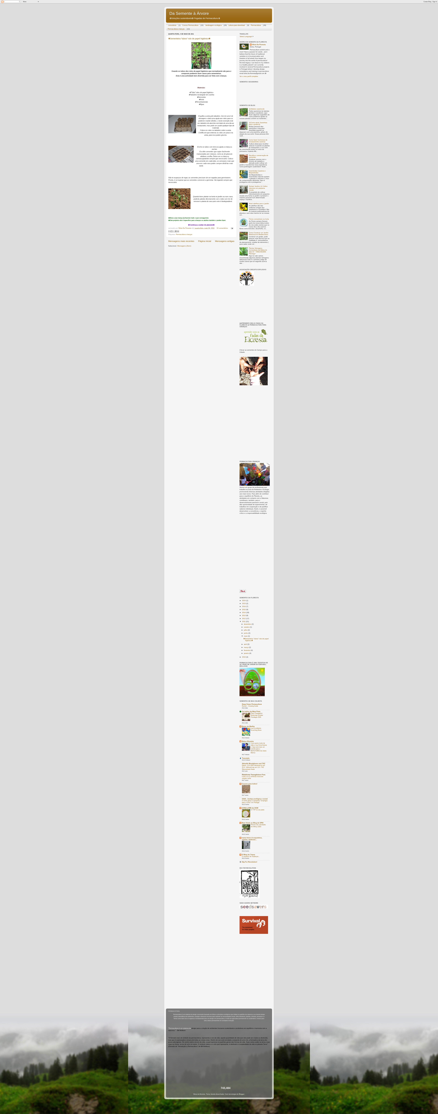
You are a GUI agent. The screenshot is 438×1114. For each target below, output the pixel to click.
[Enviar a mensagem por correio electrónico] (231, 228)
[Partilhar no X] (174, 231)
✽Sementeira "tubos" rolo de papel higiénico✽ (189, 38)
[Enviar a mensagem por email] (169, 231)
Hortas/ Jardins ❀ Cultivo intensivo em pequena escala (258, 188)
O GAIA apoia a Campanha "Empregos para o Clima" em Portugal (255, 801)
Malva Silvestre (248, 741)
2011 (244, 621)
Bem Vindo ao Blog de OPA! (253, 823)
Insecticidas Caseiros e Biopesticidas (257, 172)
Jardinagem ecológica (213, 25)
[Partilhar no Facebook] (176, 231)
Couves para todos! (249, 784)
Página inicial (204, 241)
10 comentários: (223, 228)
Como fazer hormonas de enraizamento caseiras (258, 141)
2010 (244, 657)
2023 (244, 603)
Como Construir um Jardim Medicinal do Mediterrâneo (258, 233)
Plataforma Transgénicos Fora (253, 775)
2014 (244, 612)
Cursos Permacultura (190, 25)
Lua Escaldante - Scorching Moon (256, 729)
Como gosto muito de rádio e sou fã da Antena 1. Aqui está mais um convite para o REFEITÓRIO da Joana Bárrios (259, 747)
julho (246, 630)
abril (245, 644)
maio (246, 636)
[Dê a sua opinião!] (171, 231)
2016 (244, 606)
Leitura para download (236, 25)
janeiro (246, 653)
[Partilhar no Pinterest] (178, 231)
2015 (244, 609)
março (246, 647)
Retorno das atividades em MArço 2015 (258, 825)
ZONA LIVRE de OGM (250, 808)
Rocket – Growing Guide (250, 706)
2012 (244, 618)
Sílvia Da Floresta (259, 44)
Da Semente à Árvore (189, 13)
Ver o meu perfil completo (249, 76)
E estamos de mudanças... (251, 856)
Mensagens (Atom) (184, 246)
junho (246, 633)
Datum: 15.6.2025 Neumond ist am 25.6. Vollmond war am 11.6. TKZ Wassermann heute (253, 767)
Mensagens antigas (224, 241)
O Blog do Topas (248, 854)
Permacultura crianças (176, 29)
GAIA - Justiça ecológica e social (255, 799)
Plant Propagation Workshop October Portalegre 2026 (257, 715)
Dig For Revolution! (249, 862)
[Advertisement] (254, 304)
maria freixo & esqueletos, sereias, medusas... (252, 838)
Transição (246, 758)
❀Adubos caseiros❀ (257, 109)
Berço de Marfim (248, 726)
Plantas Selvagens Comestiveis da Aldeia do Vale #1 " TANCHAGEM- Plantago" (258, 251)
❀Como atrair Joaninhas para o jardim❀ (258, 123)
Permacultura (256, 25)
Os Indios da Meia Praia (251, 711)
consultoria (172, 25)
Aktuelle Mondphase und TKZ (253, 763)
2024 (244, 600)
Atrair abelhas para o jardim (259, 203)
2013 (244, 615)
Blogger (241, 1094)
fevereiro (247, 650)
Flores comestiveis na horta (259, 219)
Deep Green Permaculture (252, 704)
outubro (247, 627)
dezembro (248, 624)
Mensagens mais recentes (181, 241)
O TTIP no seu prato (257, 810)
